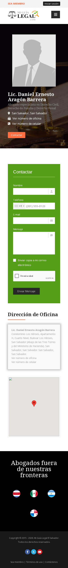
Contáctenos (51, 562)
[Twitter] (33, 551)
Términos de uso (34, 562)
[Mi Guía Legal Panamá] (34, 513)
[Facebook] (27, 551)
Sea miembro (17, 562)
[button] (34, 403)
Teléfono (18, 200)
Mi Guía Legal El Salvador (46, 538)
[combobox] (19, 206)
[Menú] (55, 15)
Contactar (16, 135)
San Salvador (20, 113)
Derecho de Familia (20, 108)
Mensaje (18, 229)
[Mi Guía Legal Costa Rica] (16, 494)
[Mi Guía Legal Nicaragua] (51, 494)
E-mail (16, 214)
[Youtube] (39, 551)
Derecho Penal (46, 108)
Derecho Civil (49, 104)
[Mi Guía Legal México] (34, 494)
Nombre (17, 185)
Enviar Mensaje (26, 291)
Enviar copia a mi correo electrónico (32, 262)
